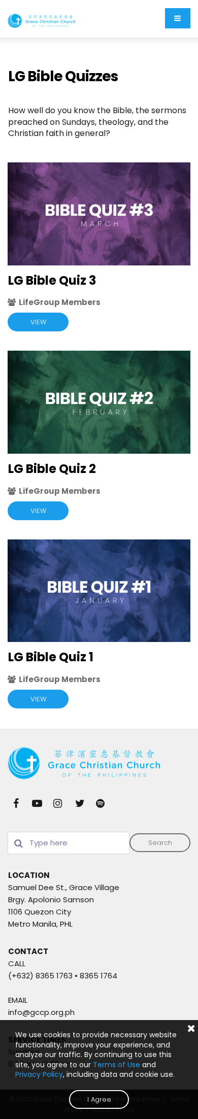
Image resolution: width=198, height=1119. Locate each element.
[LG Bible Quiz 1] (99, 590)
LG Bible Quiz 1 (50, 657)
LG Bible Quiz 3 (52, 280)
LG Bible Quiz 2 (52, 468)
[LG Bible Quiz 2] (99, 402)
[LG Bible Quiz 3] (99, 213)
